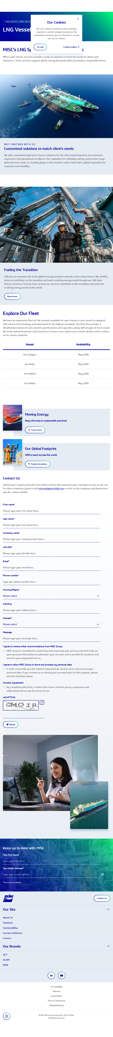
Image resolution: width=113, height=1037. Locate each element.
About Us (8, 917)
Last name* (8, 518)
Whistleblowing (56, 1005)
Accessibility (56, 986)
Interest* (7, 618)
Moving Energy (36, 414)
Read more (12, 296)
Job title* (7, 547)
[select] (98, 596)
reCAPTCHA (9, 697)
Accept (40, 47)
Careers (7, 938)
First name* (9, 504)
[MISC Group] (8, 898)
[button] (56, 909)
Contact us (102, 898)
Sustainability (10, 927)
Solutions (8, 922)
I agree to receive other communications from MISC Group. (33, 646)
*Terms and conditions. (12, 882)
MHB (5, 964)
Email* (6, 561)
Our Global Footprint (40, 448)
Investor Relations (12, 932)
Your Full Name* (11, 854)
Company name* (11, 533)
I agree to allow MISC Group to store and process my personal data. (37, 664)
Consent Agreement (13, 682)
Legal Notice (56, 995)
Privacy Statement (56, 1000)
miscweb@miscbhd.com (51, 488)
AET (5, 954)
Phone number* (11, 575)
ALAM (6, 959)
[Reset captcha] (42, 702)
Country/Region (11, 589)
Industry (7, 603)
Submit (11, 724)
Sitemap (56, 991)
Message (7, 632)
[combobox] (51, 596)
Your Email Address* (13, 868)
